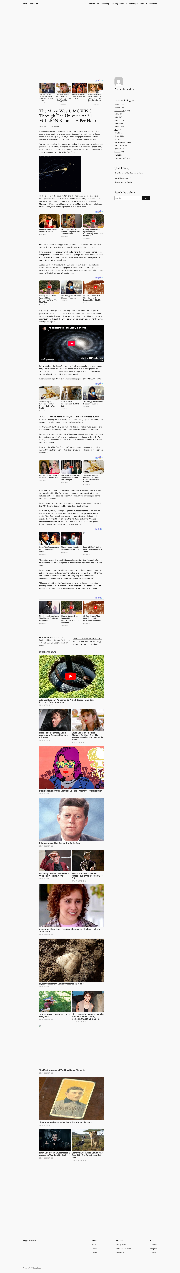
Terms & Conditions (148, 4)
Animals (117, 107)
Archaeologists (119, 111)
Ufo (115, 155)
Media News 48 (30, 3)
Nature (116, 136)
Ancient (117, 104)
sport (116, 149)
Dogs (116, 123)
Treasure (117, 152)
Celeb (116, 120)
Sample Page (132, 4)
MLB (116, 130)
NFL (115, 139)
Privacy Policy (103, 4)
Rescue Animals (119, 142)
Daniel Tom (56, 126)
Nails (116, 133)
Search (146, 198)
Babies (116, 114)
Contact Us (90, 4)
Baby (116, 117)
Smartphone (118, 145)
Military (116, 126)
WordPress (37, 1268)
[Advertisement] (90, 23)
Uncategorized (119, 158)
